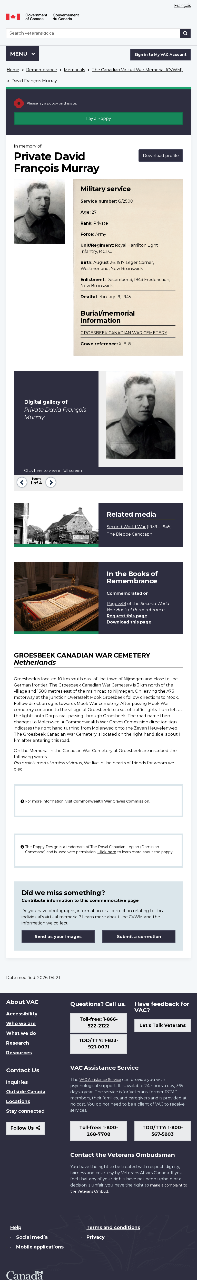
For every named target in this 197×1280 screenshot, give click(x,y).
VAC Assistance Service (100, 1079)
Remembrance (41, 69)
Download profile (161, 155)
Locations (18, 1101)
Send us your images (58, 936)
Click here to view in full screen (53, 470)
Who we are (21, 1023)
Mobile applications (40, 1247)
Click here (106, 852)
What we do (21, 1033)
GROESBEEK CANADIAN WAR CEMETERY (124, 332)
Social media (32, 1237)
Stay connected (25, 1111)
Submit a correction (139, 936)
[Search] (185, 33)
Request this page (127, 615)
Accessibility (21, 1014)
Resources (19, 1053)
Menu (19, 54)
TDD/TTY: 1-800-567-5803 (162, 1131)
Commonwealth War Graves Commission (111, 801)
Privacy (95, 1237)
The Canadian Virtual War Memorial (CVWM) (137, 69)
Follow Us (28, 1130)
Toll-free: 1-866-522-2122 (99, 1022)
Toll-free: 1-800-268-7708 (98, 1131)
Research (17, 1043)
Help (15, 1227)
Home (13, 69)
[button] (21, 481)
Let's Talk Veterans (163, 1025)
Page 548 (116, 603)
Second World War (126, 526)
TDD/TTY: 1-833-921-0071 (98, 1044)
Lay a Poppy (98, 118)
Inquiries (17, 1082)
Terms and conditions (113, 1227)
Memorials (74, 69)
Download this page (129, 622)
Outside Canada (25, 1092)
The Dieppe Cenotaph (129, 534)
